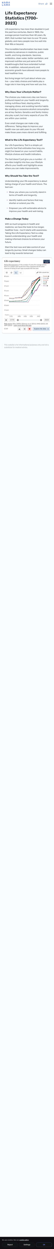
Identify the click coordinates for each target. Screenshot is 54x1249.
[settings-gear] (51, 4)
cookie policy (24, 1240)
